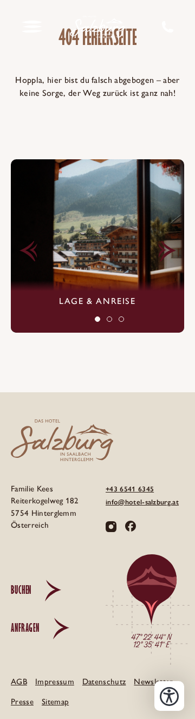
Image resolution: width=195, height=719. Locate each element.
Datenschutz (104, 681)
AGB (19, 681)
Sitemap (55, 702)
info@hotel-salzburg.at (142, 502)
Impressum (54, 681)
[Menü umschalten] (32, 26)
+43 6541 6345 (130, 489)
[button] (28, 251)
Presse (22, 702)
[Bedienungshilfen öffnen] (169, 696)
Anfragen (25, 627)
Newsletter (153, 681)
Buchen (21, 590)
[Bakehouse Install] (97, 27)
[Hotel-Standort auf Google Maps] (148, 609)
